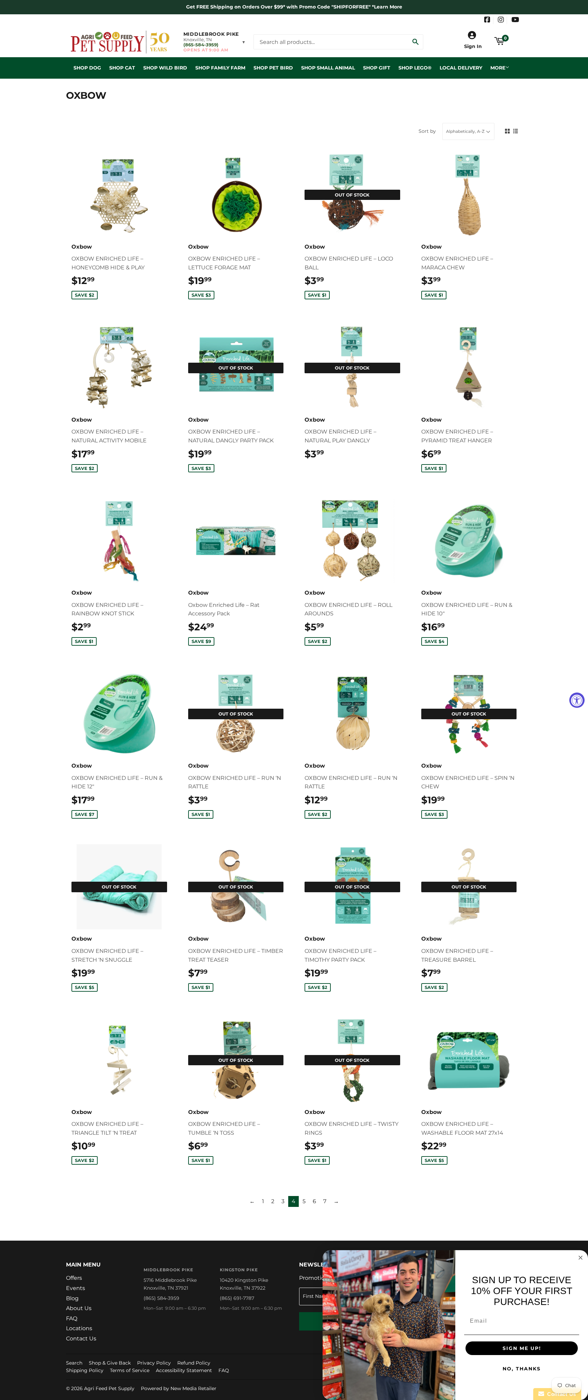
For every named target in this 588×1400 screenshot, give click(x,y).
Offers (74, 1278)
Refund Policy (193, 1363)
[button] (214, 42)
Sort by (427, 131)
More (497, 68)
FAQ (71, 1318)
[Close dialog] (580, 1258)
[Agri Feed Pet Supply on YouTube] (515, 20)
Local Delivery (461, 67)
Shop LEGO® (414, 67)
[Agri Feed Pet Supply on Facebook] (487, 20)
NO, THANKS (522, 1369)
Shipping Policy (84, 1370)
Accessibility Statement (184, 1370)
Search (74, 1363)
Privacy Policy (154, 1363)
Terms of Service (129, 1370)
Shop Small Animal (328, 67)
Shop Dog (87, 67)
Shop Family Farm (220, 67)
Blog (72, 1298)
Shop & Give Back (110, 1363)
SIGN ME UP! (522, 1348)
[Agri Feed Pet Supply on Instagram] (501, 20)
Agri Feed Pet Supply (109, 1388)
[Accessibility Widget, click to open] (577, 700)
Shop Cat (122, 67)
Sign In (473, 46)
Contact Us (81, 1338)
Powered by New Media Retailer (178, 1388)
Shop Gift (376, 67)
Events (75, 1288)
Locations (79, 1328)
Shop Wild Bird (165, 67)
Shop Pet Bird (273, 67)
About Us (79, 1308)
